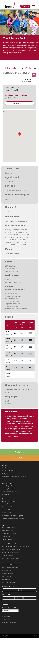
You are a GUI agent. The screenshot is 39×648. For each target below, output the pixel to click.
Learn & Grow (19, 458)
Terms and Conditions (9, 623)
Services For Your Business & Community (15, 546)
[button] (19, 134)
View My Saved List (29, 68)
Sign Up (19, 590)
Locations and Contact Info (10, 565)
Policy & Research (7, 483)
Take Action (5, 495)
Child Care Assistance (9, 471)
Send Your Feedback (8, 582)
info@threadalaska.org (13, 567)
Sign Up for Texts (19, 598)
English (6, 610)
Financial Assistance (8, 507)
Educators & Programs (9, 501)
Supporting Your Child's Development (14, 477)
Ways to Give (6, 537)
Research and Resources (10, 492)
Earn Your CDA (6, 510)
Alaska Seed (19, 452)
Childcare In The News (9, 534)
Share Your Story (7, 531)
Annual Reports (7, 540)
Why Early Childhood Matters (11, 549)
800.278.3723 (8, 570)
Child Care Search (8, 468)
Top (35, 636)
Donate (26, 6)
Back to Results (10, 68)
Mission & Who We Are (9, 528)
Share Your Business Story (10, 558)
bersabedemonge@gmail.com (16, 95)
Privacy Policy (6, 617)
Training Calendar (7, 504)
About (3, 525)
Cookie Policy (6, 620)
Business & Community (9, 544)
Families (4, 465)
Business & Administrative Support (13, 519)
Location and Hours (8, 573)
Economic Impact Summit (10, 552)
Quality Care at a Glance (10, 474)
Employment (6, 579)
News (3, 499)
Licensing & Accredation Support (12, 516)
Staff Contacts (6, 576)
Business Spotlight (8, 555)
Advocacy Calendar (8, 489)
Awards (6, 513)
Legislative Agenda (10, 486)
